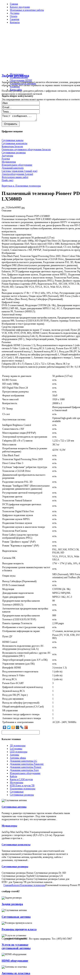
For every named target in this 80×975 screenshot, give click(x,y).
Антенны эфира (18, 757)
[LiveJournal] (22, 727)
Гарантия (14, 19)
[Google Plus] (26, 727)
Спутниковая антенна (14, 806)
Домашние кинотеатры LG (23, 760)
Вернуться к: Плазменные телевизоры (21, 185)
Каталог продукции (20, 7)
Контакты (15, 22)
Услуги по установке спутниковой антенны (16, 946)
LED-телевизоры (18, 751)
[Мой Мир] (17, 727)
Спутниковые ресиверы (22, 794)
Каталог (16, 885)
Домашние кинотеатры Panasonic (27, 764)
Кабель (13, 776)
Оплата (13, 16)
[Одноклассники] (13, 727)
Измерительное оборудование (25, 773)
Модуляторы (16, 782)
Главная (14, 3)
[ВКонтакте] (4, 727)
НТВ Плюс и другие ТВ (22, 785)
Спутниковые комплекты (16, 844)
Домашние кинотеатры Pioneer (25, 767)
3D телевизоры (17, 745)
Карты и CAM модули (21, 779)
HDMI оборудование (15, 960)
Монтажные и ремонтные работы (27, 10)
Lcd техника (16, 748)
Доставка (14, 13)
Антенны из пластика (16, 973)
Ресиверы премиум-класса (19, 929)
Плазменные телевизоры (22, 788)
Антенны (14, 754)
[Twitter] (9, 727)
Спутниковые (17, 791)
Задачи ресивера (12, 904)
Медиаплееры (9, 825)
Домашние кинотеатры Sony (24, 770)
